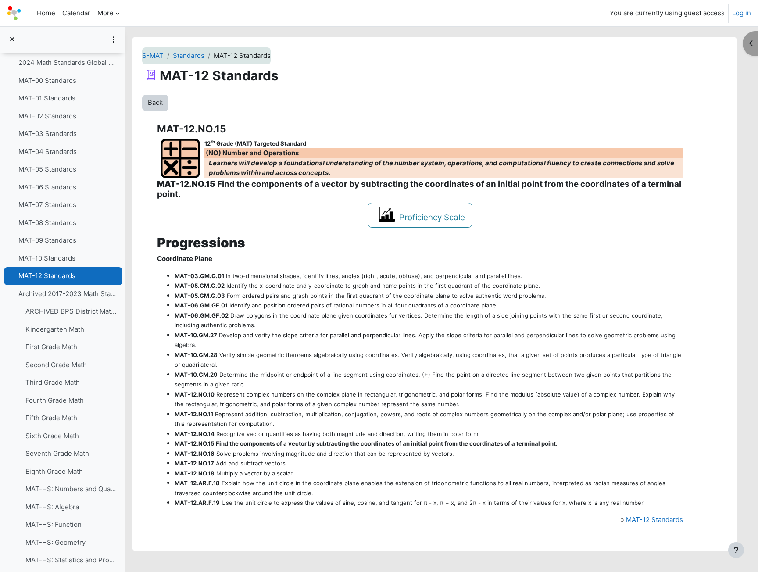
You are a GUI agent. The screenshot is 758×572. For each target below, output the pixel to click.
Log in (741, 13)
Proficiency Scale (432, 217)
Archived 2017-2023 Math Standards (68, 294)
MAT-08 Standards (47, 222)
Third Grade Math (52, 382)
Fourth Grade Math (54, 400)
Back (155, 102)
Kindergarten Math (54, 329)
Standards (188, 55)
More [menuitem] (105, 13)
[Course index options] (114, 39)
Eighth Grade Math (54, 471)
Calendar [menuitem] (76, 13)
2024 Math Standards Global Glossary (68, 62)
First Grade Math (51, 347)
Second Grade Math (56, 365)
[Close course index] (12, 40)
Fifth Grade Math (51, 418)
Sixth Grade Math (52, 436)
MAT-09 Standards (47, 240)
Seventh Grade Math (57, 453)
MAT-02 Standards (47, 116)
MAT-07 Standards (47, 204)
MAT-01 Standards (46, 98)
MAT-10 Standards (46, 258)
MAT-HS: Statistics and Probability (71, 560)
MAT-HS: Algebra (52, 507)
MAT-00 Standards (47, 80)
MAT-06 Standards (47, 187)
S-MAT (153, 55)
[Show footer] (736, 550)
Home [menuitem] (46, 13)
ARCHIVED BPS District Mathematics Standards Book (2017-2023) (71, 311)
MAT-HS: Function (53, 524)
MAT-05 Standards (47, 169)
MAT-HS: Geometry (55, 542)
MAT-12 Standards (46, 276)
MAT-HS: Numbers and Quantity (71, 489)
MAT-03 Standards (47, 133)
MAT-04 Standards (47, 151)
